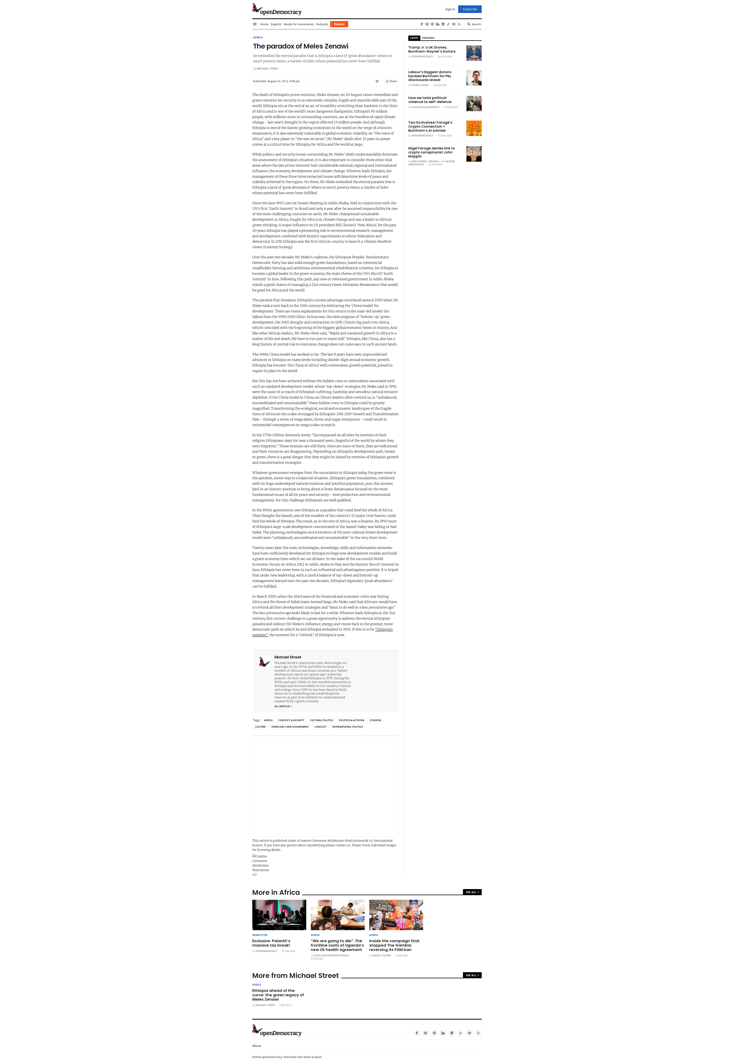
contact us (343, 845)
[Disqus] (326, 786)
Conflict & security (291, 720)
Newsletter (259, 935)
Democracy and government (290, 726)
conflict (320, 726)
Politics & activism (351, 720)
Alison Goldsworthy (425, 107)
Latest (414, 38)
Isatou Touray (382, 955)
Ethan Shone (420, 85)
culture (260, 726)
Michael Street (268, 68)
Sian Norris (419, 161)
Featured (428, 38)
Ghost (307, 1057)
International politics (347, 726)
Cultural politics (321, 720)
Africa (258, 37)
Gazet (318, 1057)
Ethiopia (375, 720)
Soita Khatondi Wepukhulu (331, 955)
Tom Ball (434, 161)
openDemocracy (422, 56)
